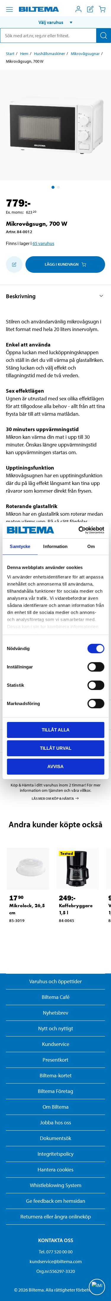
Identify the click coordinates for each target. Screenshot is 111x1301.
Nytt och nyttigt (55, 1028)
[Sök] (103, 35)
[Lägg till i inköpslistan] (14, 264)
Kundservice (55, 1044)
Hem (24, 53)
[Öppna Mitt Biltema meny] (78, 9)
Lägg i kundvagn (61, 264)
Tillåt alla (56, 729)
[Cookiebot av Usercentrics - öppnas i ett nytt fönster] (79, 530)
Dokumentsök (55, 1138)
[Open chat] (97, 1287)
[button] (55, 22)
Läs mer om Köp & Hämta (53, 798)
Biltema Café (56, 997)
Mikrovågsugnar (85, 53)
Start (10, 53)
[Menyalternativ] (9, 9)
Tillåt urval (55, 748)
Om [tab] (91, 546)
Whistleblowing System (55, 1185)
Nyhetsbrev (55, 1012)
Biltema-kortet (56, 1075)
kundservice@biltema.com (56, 1261)
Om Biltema (56, 1106)
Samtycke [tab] (20, 546)
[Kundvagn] (102, 9)
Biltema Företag (55, 1091)
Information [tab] (55, 546)
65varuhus (43, 243)
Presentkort (55, 1059)
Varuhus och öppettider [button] (55, 981)
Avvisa (55, 766)
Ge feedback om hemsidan (55, 1200)
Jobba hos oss (55, 1122)
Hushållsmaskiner (49, 53)
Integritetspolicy (55, 1153)
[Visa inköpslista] (90, 9)
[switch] (95, 667)
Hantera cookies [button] (55, 1169)
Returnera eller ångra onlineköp (55, 1216)
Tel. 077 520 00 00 (56, 1252)
